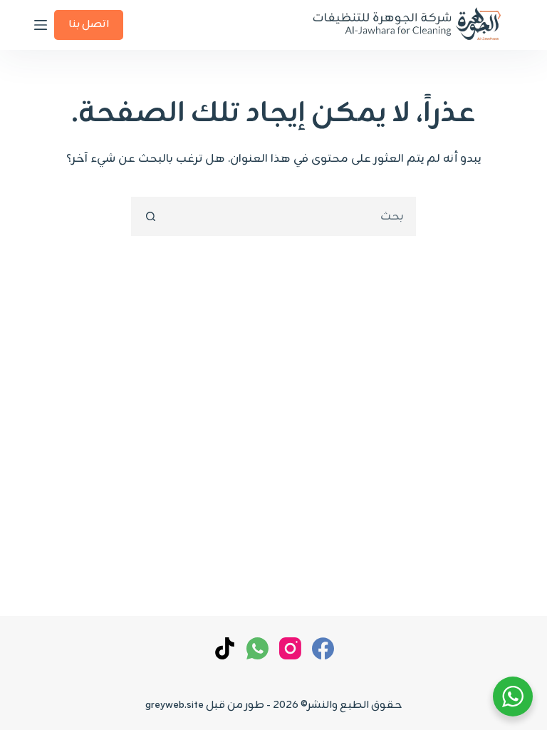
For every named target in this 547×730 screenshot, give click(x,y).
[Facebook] (323, 648)
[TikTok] (225, 648)
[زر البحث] (150, 216)
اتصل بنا (88, 25)
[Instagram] (290, 648)
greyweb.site (174, 705)
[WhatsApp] (257, 648)
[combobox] (292, 216)
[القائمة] (40, 25)
